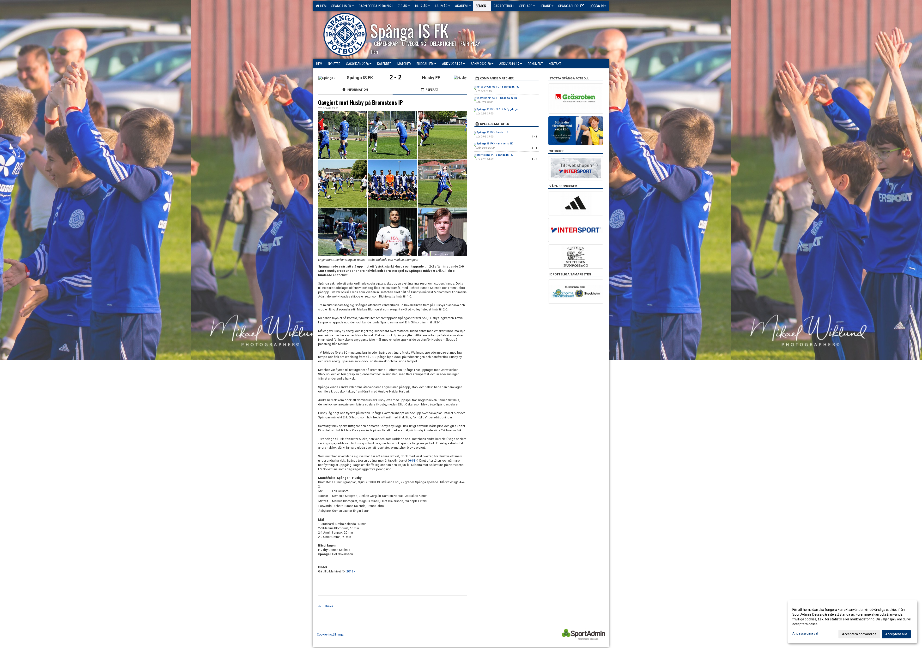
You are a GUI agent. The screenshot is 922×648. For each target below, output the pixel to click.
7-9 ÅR (402, 6)
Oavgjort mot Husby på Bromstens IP (360, 102)
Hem (323, 6)
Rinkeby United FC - (497, 86)
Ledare (545, 6)
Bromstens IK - (494, 154)
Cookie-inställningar (331, 634)
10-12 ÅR (421, 6)
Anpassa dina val (805, 633)
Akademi (461, 6)
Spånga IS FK (341, 6)
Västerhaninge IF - (496, 98)
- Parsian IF (492, 132)
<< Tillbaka (325, 606)
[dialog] (852, 621)
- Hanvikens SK (494, 143)
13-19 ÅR (441, 6)
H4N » (413, 460)
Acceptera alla (896, 634)
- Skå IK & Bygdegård (498, 109)
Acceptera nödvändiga (859, 634)
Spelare (525, 6)
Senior (481, 6)
